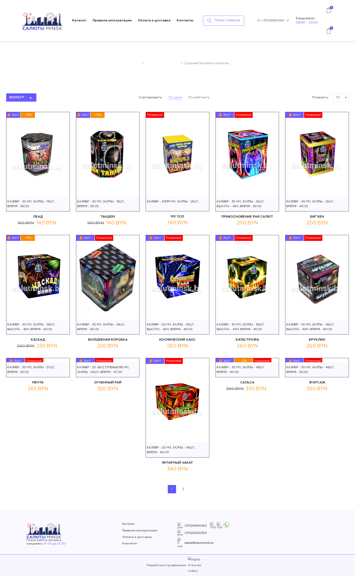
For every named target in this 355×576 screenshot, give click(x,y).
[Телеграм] (219, 526)
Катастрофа (247, 339)
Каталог (79, 20)
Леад (38, 216)
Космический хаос (177, 339)
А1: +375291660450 (270, 20)
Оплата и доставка (154, 20)
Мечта (38, 382)
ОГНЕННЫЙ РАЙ (107, 382)
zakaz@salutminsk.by (199, 542)
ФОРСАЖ (317, 382)
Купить (38, 192)
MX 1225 (177, 216)
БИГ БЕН (317, 216)
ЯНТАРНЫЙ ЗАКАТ (177, 463)
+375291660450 (195, 525)
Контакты (185, 20)
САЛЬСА (247, 382)
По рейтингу (198, 97)
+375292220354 (195, 533)
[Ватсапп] (226, 525)
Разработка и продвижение (166, 565)
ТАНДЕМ (107, 216)
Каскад (38, 339)
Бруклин (317, 339)
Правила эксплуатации (112, 20)
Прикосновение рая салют (247, 216)
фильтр (16, 97)
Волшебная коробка (108, 339)
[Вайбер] (213, 526)
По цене (175, 97)
